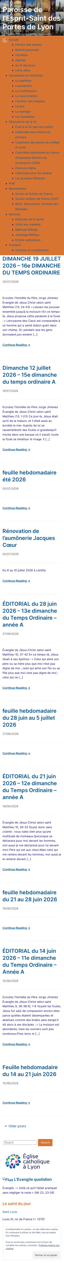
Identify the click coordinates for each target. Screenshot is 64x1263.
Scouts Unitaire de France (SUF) (37, 198)
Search (45, 1142)
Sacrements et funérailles (26, 75)
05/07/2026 (10, 488)
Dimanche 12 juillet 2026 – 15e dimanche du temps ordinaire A (29, 375)
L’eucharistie (23, 86)
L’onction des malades (30, 101)
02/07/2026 (10, 554)
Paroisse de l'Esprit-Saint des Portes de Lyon (31, 18)
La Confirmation (26, 91)
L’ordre (19, 106)
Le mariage (22, 111)
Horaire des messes (28, 44)
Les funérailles (24, 116)
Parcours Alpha (25, 168)
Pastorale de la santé (29, 219)
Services (14, 214)
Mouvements (17, 188)
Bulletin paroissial (27, 50)
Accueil (14, 39)
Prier (12, 183)
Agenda (20, 60)
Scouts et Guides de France (33, 193)
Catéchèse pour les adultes (33, 173)
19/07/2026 (10, 391)
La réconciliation (26, 96)
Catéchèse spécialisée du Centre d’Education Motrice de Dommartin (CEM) (37, 158)
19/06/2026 (10, 806)
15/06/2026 (10, 981)
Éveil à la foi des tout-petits (34, 127)
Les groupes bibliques (30, 178)
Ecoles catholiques (28, 240)
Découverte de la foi (23, 121)
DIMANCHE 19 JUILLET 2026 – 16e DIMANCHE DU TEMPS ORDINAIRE (31, 265)
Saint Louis (9, 1212)
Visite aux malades (28, 224)
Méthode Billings (26, 229)
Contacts (15, 245)
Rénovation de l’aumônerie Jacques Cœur (28, 538)
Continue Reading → (16, 345)
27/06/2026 (10, 634)
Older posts (15, 1126)
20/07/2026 (10, 281)
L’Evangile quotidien (33, 1179)
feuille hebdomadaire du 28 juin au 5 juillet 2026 (29, 718)
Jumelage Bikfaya (27, 235)
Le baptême (23, 80)
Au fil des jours (25, 65)
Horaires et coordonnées (32, 250)
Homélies (21, 55)
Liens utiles (22, 70)
